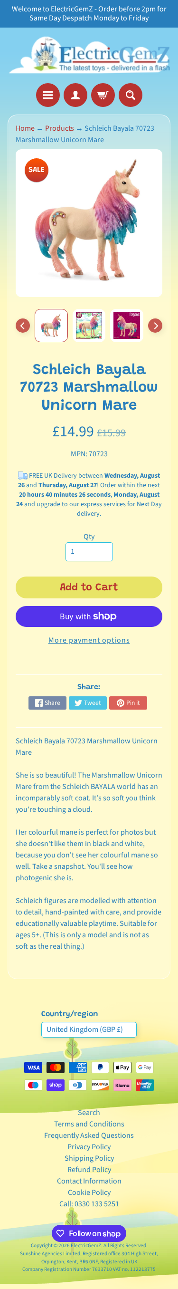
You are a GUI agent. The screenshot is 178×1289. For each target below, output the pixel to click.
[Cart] (103, 95)
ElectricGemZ (86, 1245)
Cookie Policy (89, 1192)
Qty (89, 536)
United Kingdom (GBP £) (85, 1029)
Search (89, 1112)
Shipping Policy (89, 1158)
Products (59, 128)
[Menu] (48, 95)
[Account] (75, 95)
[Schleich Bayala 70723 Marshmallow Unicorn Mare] (51, 325)
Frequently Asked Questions (89, 1135)
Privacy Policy (89, 1147)
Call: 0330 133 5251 (89, 1204)
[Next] (155, 325)
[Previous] (23, 325)
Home (25, 128)
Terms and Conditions (89, 1124)
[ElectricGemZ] (89, 55)
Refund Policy (89, 1169)
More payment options (89, 640)
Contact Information (89, 1181)
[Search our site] (130, 95)
